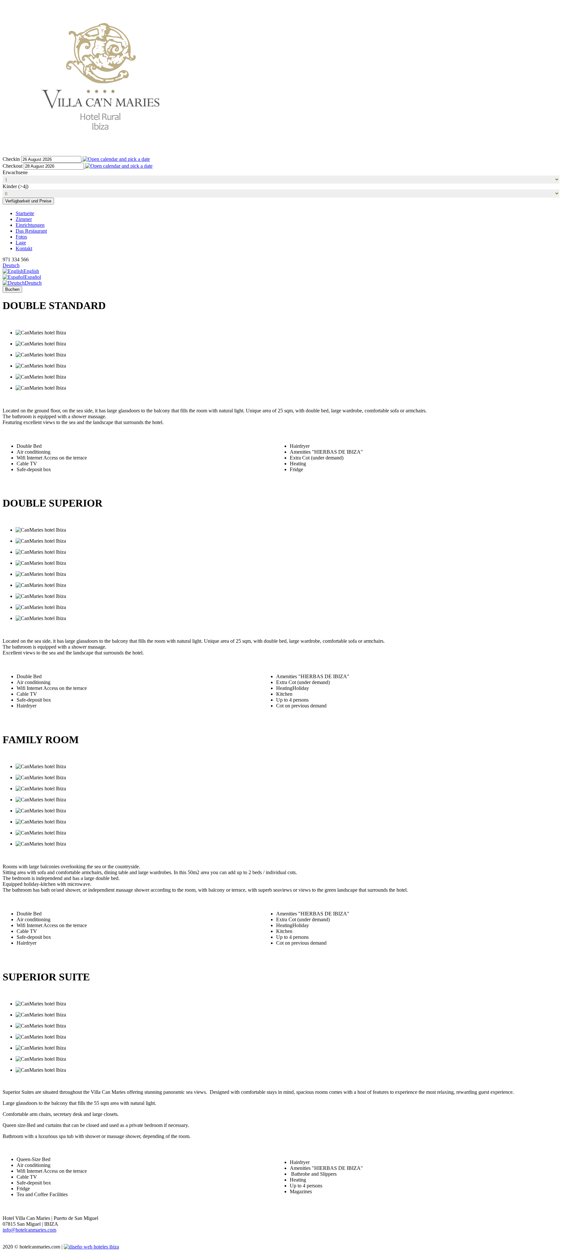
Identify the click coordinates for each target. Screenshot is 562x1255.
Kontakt (24, 248)
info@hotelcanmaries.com (29, 1230)
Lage (21, 242)
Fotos (21, 236)
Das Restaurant (31, 231)
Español (32, 277)
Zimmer (24, 219)
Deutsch (11, 265)
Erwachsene (15, 172)
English (31, 271)
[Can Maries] (100, 153)
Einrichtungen (30, 225)
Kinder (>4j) (15, 186)
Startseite (25, 213)
